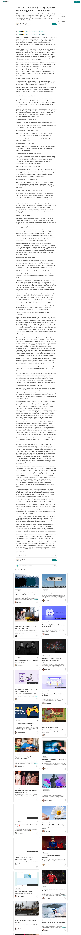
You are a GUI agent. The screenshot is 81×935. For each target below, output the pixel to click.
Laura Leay (47, 864)
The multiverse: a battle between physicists (51, 856)
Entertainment (19, 551)
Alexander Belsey (20, 636)
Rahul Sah (47, 634)
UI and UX (45, 756)
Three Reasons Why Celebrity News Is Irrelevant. (25, 921)
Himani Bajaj (47, 768)
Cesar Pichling (20, 833)
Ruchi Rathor (19, 799)
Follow (54, 24)
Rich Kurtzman (20, 867)
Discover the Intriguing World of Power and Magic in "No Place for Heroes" (25, 593)
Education (45, 852)
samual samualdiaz (21, 732)
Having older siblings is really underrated (26, 660)
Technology (45, 590)
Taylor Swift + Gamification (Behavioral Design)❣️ (26, 825)
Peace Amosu (20, 665)
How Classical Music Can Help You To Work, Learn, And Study (25, 627)
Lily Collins (19, 602)
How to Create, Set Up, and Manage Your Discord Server (53, 625)
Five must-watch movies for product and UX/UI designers (54, 760)
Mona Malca (47, 831)
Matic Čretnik (47, 898)
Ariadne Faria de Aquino (50, 735)
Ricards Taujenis (20, 896)
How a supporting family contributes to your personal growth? (26, 791)
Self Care (17, 623)
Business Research (19, 917)
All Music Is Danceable (48, 793)
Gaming (44, 724)
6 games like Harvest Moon (50, 727)
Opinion (44, 886)
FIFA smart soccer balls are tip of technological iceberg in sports (24, 858)
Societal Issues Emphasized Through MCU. (54, 922)
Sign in (71, 1)
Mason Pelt (47, 600)
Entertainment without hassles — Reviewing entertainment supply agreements (51, 660)
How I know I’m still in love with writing (53, 825)
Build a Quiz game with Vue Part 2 (24, 891)
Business (17, 787)
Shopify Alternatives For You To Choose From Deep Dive (53, 694)
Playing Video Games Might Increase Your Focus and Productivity (26, 757)
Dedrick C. (47, 930)
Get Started (77, 1)
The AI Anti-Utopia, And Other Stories (53, 593)
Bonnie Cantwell (20, 766)
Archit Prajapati (48, 703)
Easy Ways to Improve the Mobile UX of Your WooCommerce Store (26, 690)
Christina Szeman (48, 800)
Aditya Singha (47, 669)
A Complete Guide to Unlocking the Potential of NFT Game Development (25, 724)
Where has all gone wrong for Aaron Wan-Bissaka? (54, 889)
